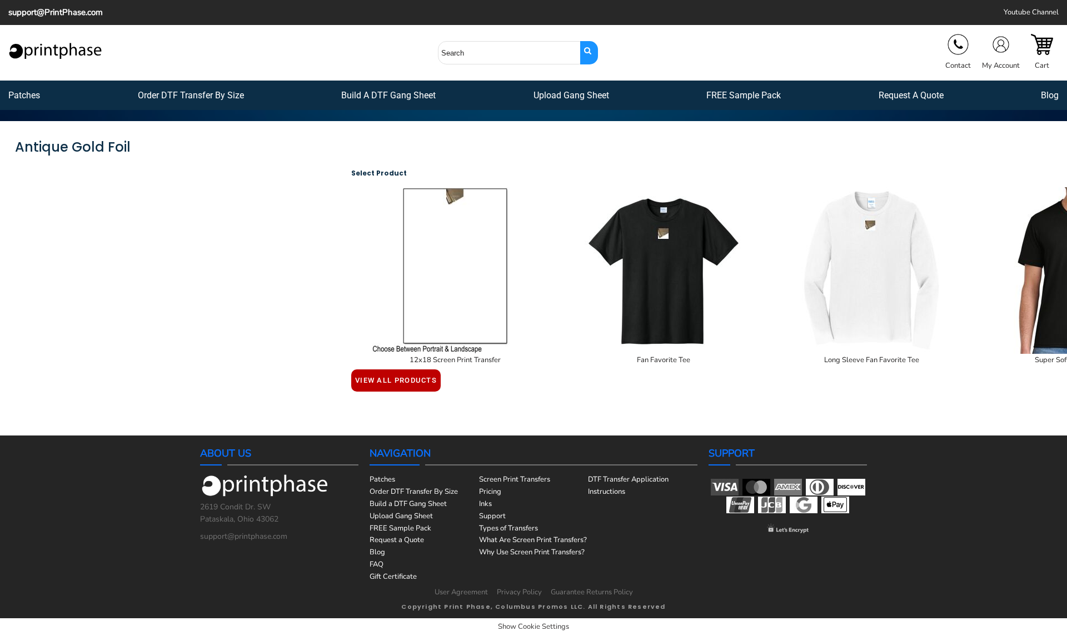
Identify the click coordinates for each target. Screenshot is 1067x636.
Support (492, 516)
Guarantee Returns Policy (592, 592)
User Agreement (461, 592)
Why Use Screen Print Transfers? (532, 552)
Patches (382, 479)
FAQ (376, 564)
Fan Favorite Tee (663, 360)
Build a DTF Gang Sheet (408, 504)
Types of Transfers (508, 528)
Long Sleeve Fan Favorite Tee (871, 360)
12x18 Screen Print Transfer (455, 360)
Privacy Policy (519, 592)
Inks (485, 504)
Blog (377, 552)
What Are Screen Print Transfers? (533, 540)
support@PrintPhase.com (55, 12)
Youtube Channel (1031, 12)
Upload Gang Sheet (401, 516)
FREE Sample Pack (400, 528)
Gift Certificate (393, 577)
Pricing (490, 492)
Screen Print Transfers (514, 479)
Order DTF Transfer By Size (414, 492)
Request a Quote (397, 540)
